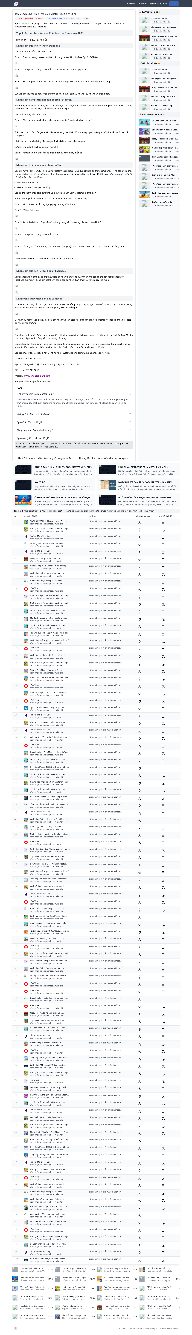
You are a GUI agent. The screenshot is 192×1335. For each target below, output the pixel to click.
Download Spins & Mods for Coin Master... (48, 864)
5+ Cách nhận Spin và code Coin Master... (48, 610)
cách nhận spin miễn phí (146, 1328)
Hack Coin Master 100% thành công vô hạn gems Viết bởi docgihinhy (44, 458)
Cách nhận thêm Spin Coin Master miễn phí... (50, 640)
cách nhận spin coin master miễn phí (46, 524)
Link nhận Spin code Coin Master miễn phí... (49, 998)
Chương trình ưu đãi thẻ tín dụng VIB (46, 543)
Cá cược (131, 3)
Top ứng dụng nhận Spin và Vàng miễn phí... (49, 633)
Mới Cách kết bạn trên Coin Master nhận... (48, 618)
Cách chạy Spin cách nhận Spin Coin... (47, 826)
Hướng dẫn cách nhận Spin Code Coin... (47, 908)
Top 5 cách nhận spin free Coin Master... (47, 856)
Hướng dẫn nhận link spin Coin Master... (48, 580)
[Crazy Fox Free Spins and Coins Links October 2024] (144, 38)
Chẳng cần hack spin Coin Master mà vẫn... (49, 975)
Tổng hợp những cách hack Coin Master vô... (49, 1154)
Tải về (173, 3)
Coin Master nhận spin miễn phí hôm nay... (49, 960)
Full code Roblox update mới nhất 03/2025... (49, 1206)
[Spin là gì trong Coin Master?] (144, 176)
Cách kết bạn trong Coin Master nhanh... (48, 886)
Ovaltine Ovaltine (159, 18)
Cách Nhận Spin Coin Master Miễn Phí (166, 179)
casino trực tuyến (158, 3)
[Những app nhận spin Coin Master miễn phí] (144, 149)
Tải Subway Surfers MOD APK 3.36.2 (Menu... (49, 931)
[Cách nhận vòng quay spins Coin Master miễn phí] (144, 194)
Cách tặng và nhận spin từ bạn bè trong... (48, 655)
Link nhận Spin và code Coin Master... (46, 1042)
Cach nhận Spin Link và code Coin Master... (49, 692)
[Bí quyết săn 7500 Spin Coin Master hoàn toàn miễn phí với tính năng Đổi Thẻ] (144, 131)
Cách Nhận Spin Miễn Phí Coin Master (166, 124)
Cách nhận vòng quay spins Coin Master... (48, 1199)
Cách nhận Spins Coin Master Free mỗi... (48, 573)
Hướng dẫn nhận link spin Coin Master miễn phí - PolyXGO (103, 458)
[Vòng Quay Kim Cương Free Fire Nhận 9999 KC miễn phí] (144, 29)
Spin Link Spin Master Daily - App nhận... (48, 707)
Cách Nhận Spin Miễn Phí (161, 22)
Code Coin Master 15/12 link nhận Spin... (48, 1117)
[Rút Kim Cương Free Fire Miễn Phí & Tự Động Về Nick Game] (144, 47)
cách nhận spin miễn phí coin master (46, 553)
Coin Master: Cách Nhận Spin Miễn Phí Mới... (50, 737)
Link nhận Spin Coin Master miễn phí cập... (49, 565)
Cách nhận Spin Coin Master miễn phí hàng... (50, 595)
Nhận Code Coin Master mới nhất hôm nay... (49, 677)
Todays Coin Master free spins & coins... (47, 670)
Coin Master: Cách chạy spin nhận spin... (48, 1214)
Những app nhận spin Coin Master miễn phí (49, 528)
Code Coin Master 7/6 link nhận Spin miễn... (49, 796)
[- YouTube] (144, 167)
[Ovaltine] (144, 20)
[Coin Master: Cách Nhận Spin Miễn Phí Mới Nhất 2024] (144, 158)
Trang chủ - (35, 1080)
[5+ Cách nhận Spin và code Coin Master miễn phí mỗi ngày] (144, 122)
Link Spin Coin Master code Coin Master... (48, 722)
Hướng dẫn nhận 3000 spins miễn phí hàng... (50, 1139)
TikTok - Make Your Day (161, 54)
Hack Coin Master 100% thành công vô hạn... (49, 767)
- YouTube (34, 588)
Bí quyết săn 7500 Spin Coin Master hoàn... (49, 1132)
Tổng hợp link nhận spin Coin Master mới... (49, 878)
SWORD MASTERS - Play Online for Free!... (48, 521)
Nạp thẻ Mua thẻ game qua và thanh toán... (49, 1095)
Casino (142, 3)
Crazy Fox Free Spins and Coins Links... (47, 558)
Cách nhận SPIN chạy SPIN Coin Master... (48, 1065)
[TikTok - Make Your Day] (144, 56)
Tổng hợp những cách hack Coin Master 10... (49, 804)
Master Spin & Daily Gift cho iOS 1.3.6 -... (48, 938)
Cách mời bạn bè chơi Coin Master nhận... (48, 916)
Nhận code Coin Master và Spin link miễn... (49, 834)
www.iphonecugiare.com (37, 375)
